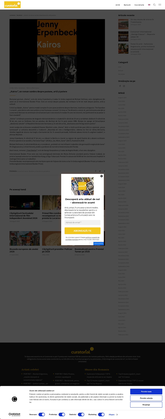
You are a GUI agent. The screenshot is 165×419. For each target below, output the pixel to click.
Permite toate (146, 392)
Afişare (111, 415)
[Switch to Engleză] (149, 4)
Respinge (146, 405)
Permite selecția (146, 398)
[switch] (62, 414)
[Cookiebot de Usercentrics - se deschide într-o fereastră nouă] (14, 414)
